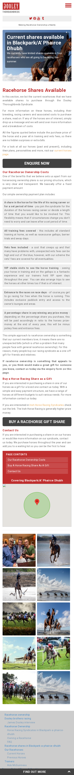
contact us (14, 471)
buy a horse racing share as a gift (28, 465)
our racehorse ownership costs (26, 459)
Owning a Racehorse (19, 738)
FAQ (9, 741)
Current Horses (16, 753)
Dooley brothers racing (18, 718)
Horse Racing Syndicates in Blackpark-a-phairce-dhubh (35, 732)
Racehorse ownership (17, 714)
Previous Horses (16, 757)
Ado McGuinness (17, 765)
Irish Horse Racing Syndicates (47, 405)
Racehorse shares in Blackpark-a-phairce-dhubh (33, 745)
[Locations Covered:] (4, 5)
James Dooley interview (21, 722)
